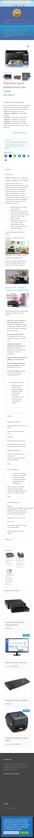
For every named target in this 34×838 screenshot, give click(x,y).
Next (30, 76)
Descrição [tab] (8, 169)
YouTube (19, 5)
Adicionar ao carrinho (19, 132)
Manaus (7, 148)
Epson (21, 144)
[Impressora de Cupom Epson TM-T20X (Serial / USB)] (20, 555)
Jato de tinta (21, 146)
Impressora (8, 146)
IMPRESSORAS (16, 142)
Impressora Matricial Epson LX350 (9, 560)
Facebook (11, 5)
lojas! (22, 111)
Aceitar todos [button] (24, 832)
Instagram (15, 5)
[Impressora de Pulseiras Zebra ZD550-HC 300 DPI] (9, 571)
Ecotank (17, 144)
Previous (4, 76)
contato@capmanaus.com (23, 1)
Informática (24, 142)
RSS (22, 5)
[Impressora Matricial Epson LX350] (9, 555)
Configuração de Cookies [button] (11, 832)
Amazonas (11, 144)
